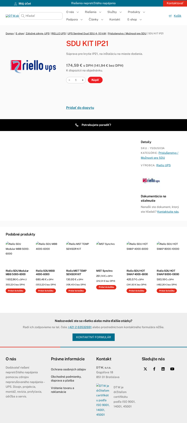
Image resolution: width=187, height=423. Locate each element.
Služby (112, 12)
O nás (70, 12)
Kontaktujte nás (168, 211)
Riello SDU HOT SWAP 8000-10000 (168, 272)
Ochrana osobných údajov (68, 369)
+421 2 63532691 (80, 327)
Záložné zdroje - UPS (37, 33)
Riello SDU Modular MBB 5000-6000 (17, 272)
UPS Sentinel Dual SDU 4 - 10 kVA (87, 33)
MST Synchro (104, 270)
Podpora (72, 19)
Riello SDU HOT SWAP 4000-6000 (137, 272)
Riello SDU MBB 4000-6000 (45, 272)
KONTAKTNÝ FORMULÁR (93, 337)
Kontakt (114, 19)
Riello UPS (163, 165)
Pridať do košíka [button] (15, 291)
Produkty (134, 12)
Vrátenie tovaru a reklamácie (62, 390)
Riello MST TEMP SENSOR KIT (76, 272)
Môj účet (24, 3)
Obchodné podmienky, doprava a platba (66, 378)
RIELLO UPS (58, 33)
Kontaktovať (175, 3)
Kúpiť (95, 80)
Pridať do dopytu (80, 108)
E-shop (132, 19)
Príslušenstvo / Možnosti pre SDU (127, 33)
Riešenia (90, 12)
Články (93, 19)
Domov (10, 33)
